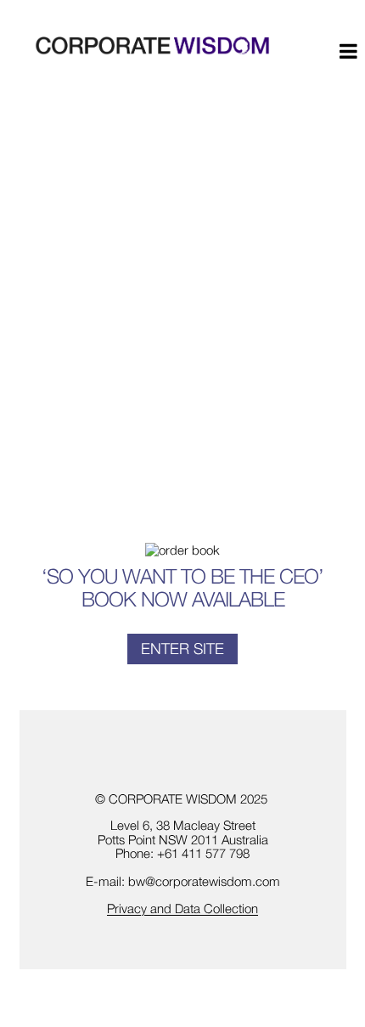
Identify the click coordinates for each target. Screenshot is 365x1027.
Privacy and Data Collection (182, 908)
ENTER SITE (182, 648)
